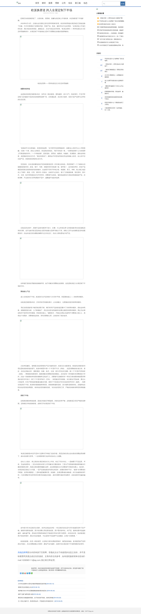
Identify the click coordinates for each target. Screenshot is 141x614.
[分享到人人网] (29, 573)
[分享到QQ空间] (23, 573)
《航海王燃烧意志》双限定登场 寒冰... (114, 70)
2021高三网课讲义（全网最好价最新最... (114, 76)
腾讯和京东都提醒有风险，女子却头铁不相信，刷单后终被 (35, 597)
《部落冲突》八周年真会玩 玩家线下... (114, 65)
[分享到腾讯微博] (27, 573)
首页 (37, 3)
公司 (64, 3)
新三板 (78, 3)
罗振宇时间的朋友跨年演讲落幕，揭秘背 (111, 30)
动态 (85, 3)
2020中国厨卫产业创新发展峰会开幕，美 (111, 45)
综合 (70, 3)
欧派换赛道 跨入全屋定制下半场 (108, 42)
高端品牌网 (22, 552)
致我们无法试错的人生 (25, 587)
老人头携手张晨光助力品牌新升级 (114, 81)
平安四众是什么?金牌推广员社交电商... (114, 59)
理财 (57, 3)
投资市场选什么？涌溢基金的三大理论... (114, 103)
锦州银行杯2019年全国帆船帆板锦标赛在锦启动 (32, 590)
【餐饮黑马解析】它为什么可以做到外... (114, 87)
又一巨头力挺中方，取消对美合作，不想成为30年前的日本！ (36, 601)
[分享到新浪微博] (25, 573)
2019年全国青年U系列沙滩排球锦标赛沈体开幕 (32, 583)
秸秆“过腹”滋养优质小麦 (25, 594)
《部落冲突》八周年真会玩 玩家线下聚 (110, 18)
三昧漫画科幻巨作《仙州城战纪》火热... (113, 109)
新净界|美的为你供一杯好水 (107, 24)
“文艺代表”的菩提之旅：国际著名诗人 (110, 39)
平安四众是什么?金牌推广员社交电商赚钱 (111, 21)
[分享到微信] (32, 573)
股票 (50, 3)
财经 (44, 3)
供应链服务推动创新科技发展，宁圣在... (114, 98)
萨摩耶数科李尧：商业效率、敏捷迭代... (114, 92)
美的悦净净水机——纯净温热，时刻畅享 (111, 33)
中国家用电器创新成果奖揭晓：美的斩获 (111, 27)
